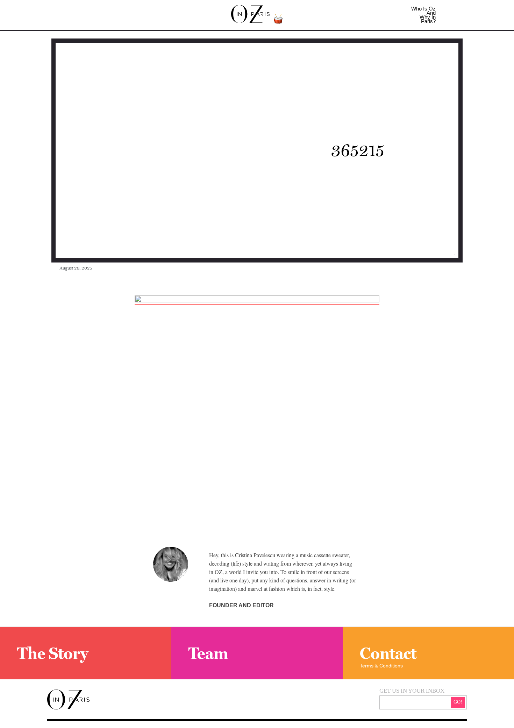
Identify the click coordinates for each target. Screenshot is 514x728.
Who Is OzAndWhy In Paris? (423, 15)
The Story (52, 653)
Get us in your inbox (411, 690)
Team (208, 653)
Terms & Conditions (381, 665)
